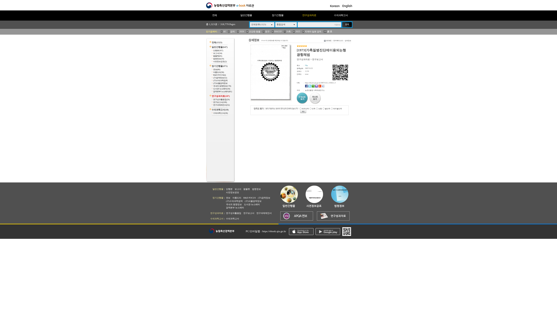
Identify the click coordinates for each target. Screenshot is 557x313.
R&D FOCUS (219, 75)
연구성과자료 (309, 15)
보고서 (217, 53)
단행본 (218, 50)
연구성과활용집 (221, 99)
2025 (297, 31)
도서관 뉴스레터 (221, 89)
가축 (288, 31)
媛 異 (329, 31)
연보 (216, 69)
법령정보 (218, 59)
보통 (320, 109)
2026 (241, 31)
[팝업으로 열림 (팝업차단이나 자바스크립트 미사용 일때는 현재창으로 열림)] (270, 99)
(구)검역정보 (220, 78)
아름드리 (218, 72)
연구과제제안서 (221, 105)
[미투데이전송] (316, 87)
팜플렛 (217, 56)
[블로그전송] (313, 87)
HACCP (278, 31)
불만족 (327, 109)
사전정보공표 (220, 61)
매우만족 (305, 109)
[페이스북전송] (306, 87)
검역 (232, 31)
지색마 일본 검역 (313, 31)
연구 (267, 31)
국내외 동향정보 (222, 86)
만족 (313, 109)
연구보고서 (220, 102)
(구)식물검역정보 (220, 83)
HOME (328, 41)
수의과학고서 (341, 15)
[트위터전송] (309, 87)
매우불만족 (337, 109)
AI (224, 31)
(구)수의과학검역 (220, 80)
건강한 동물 (254, 31)
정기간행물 (277, 15)
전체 (214, 15)
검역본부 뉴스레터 (222, 91)
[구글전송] (323, 87)
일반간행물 (246, 15)
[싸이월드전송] (319, 87)
